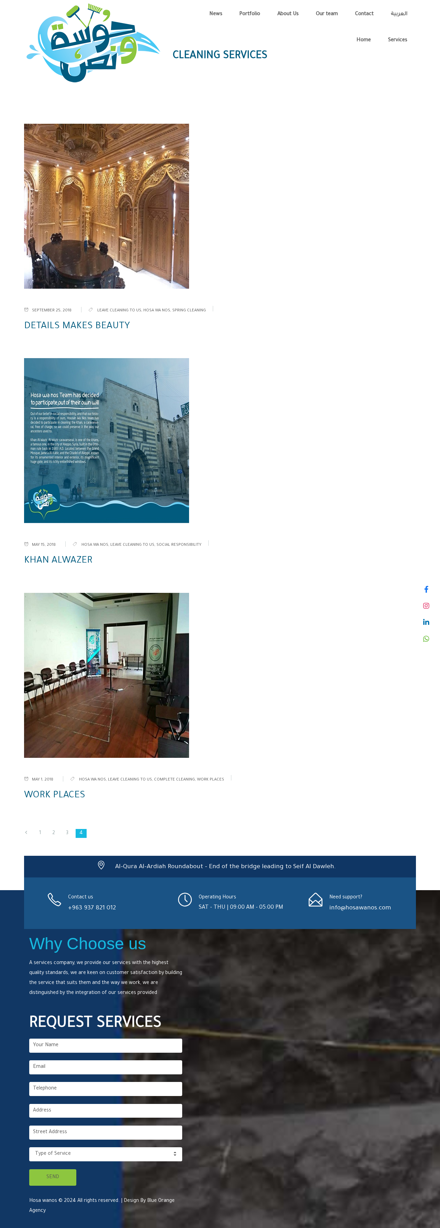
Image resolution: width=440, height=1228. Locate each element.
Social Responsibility (178, 545)
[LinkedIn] (426, 622)
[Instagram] (426, 606)
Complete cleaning (174, 780)
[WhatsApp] (426, 639)
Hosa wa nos (156, 311)
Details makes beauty (77, 327)
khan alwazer (58, 561)
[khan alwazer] (220, 440)
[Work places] (220, 675)
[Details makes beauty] (220, 206)
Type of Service (53, 1154)
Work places (210, 780)
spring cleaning (189, 311)
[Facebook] (426, 589)
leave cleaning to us (119, 311)
